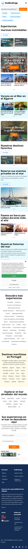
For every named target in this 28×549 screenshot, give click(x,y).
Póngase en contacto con (17, 480)
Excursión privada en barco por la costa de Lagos (7, 113)
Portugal (22, 401)
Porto (18, 379)
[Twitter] (16, 547)
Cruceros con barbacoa (14, 305)
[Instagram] (26, 547)
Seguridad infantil (17, 313)
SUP (18, 338)
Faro (17, 373)
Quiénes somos (18, 473)
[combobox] (9, 9)
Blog (3, 482)
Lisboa (18, 158)
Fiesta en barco (20, 311)
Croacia (24, 398)
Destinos (4, 476)
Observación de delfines (17, 322)
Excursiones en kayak (19, 327)
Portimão (11, 379)
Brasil (3, 398)
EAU (21, 404)
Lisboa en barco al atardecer (6, 234)
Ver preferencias (14, 284)
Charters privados (7, 333)
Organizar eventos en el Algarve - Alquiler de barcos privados (14, 206)
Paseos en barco (6, 41)
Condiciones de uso (18, 523)
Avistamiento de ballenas (18, 341)
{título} (10, 287)
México (16, 401)
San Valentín (5, 341)
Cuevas (8, 313)
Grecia (5, 401)
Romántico (18, 333)
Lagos (22, 373)
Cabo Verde (10, 398)
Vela (24, 333)
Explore (4, 473)
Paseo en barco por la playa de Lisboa (20, 84)
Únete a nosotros (18, 476)
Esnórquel (9, 336)
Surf (23, 338)
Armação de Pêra (8, 370)
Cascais (12, 373)
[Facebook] (13, 547)
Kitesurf (5, 330)
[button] (25, 261)
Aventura (18, 302)
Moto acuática (19, 41)
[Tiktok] (22, 547)
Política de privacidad (17, 518)
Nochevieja (13, 330)
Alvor (24, 368)
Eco (13, 325)
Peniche (4, 379)
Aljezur (18, 368)
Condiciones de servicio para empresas (18, 528)
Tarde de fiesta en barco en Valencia (6, 84)
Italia (10, 401)
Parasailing (21, 330)
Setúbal (14, 381)
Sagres (24, 379)
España (15, 404)
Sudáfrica (8, 404)
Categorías (4, 479)
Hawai (4, 158)
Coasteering (19, 316)
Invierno (14, 344)
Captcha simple (5, 451)
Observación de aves (14, 308)
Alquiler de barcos (8, 311)
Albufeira (5, 368)
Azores (23, 370)
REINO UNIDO (12, 407)
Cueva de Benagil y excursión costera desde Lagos (20, 113)
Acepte (14, 276)
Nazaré (17, 376)
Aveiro (17, 370)
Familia (18, 325)
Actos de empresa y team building (14, 319)
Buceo (6, 322)
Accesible (10, 302)
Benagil (6, 373)
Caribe (18, 398)
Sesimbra (7, 381)
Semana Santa (6, 325)
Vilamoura (21, 381)
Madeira (11, 376)
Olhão (23, 376)
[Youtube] (19, 547)
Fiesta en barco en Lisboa (19, 234)
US (19, 407)
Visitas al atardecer (9, 338)
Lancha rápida (18, 336)
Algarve (12, 368)
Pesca (24, 325)
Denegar (14, 280)
